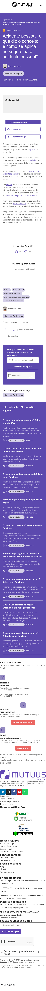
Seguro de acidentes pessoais (13, 301)
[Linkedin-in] (3, 792)
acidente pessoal (18, 290)
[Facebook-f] (14, 792)
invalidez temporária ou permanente (21, 195)
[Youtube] (19, 792)
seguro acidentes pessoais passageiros (16, 297)
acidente (6, 290)
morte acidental (19, 203)
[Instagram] (8, 792)
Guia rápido (12, 100)
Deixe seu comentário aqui (25, 269)
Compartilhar (13, 336)
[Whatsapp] (25, 792)
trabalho (33, 160)
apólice (9, 184)
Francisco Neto (14, 66)
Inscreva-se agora (23, 366)
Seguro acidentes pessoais (12, 293)
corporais (32, 149)
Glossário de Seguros (13, 73)
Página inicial (7, 20)
